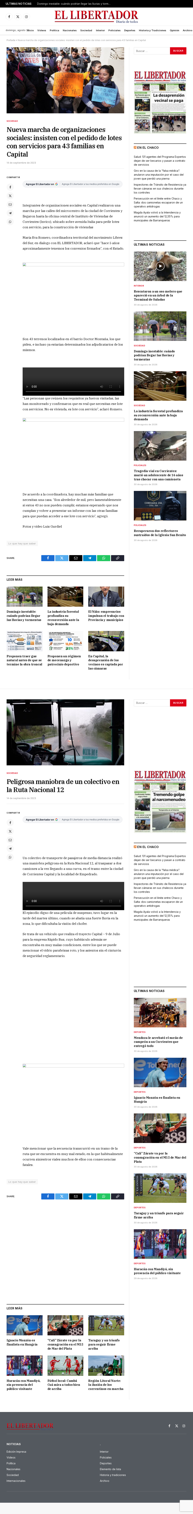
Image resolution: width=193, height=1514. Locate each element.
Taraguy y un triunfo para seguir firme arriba (103, 1344)
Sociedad (86, 30)
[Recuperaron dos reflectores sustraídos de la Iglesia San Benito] (160, 505)
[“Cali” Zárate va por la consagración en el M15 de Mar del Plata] (65, 1325)
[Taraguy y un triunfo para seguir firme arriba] (106, 1325)
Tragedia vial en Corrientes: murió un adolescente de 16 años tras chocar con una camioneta (158, 475)
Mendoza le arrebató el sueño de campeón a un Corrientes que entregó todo (158, 1042)
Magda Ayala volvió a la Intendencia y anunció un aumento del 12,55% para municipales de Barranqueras (157, 216)
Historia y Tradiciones (152, 30)
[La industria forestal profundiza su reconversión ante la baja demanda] (65, 597)
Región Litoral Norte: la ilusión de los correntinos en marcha (105, 1385)
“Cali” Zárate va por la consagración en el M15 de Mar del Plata (65, 1344)
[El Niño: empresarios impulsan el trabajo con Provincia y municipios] (106, 597)
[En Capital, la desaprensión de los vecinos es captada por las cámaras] (106, 641)
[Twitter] (10, 195)
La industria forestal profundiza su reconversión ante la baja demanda (63, 618)
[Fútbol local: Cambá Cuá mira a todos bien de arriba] (65, 1366)
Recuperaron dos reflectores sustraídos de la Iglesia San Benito (160, 533)
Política (54, 30)
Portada (11, 40)
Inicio (30, 30)
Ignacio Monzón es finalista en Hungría (22, 1342)
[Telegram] (10, 213)
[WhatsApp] (10, 221)
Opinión (174, 30)
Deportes (129, 30)
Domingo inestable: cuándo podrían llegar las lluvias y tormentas (75, 3)
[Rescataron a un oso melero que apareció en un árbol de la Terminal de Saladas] (160, 266)
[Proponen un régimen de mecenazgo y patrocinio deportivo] (65, 641)
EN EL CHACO (148, 147)
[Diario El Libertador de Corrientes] (96, 17)
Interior (100, 30)
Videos (41, 30)
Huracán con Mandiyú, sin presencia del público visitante (23, 1385)
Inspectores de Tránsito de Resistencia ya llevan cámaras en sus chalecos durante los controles (160, 188)
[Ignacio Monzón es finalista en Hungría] (25, 1325)
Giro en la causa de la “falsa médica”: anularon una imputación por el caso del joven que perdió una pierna (159, 174)
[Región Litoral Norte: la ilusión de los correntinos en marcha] (106, 1366)
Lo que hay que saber (22, 543)
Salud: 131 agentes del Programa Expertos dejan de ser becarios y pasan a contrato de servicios (160, 160)
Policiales (114, 30)
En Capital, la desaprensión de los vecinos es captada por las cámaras (105, 662)
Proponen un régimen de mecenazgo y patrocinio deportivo (64, 660)
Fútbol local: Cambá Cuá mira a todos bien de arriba (63, 1385)
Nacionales (70, 30)
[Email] (10, 204)
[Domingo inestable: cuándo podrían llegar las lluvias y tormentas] (25, 597)
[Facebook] (10, 187)
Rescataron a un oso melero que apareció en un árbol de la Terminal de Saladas (158, 296)
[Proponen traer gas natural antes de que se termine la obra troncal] (25, 641)
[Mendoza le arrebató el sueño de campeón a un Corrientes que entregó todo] (160, 1012)
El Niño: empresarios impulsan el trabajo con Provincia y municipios (106, 616)
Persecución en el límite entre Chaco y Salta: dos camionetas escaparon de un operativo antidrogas (158, 202)
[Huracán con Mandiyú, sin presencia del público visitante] (25, 1366)
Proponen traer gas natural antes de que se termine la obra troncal (24, 660)
